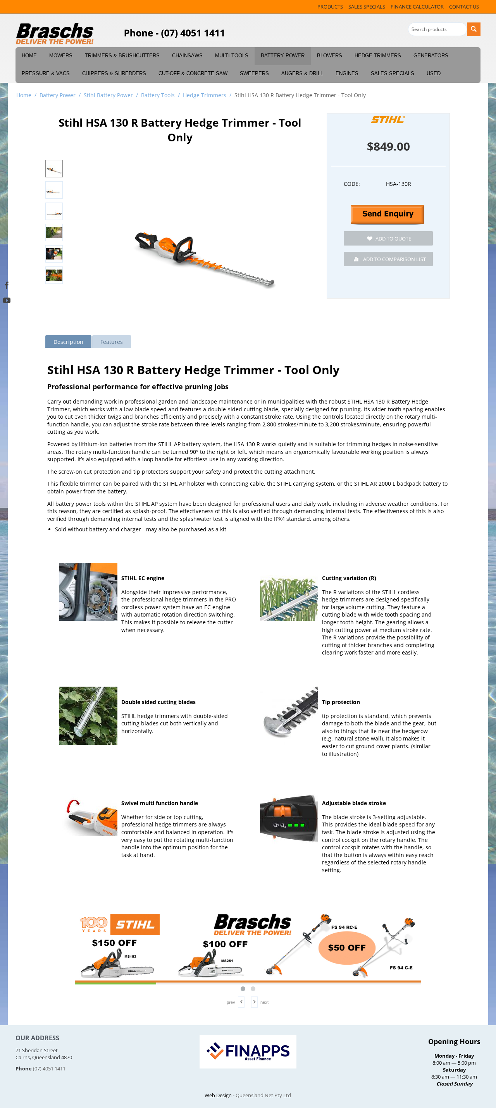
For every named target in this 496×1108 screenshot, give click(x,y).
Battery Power (283, 55)
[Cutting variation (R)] (289, 592)
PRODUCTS (330, 6)
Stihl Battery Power (108, 95)
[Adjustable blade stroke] (289, 817)
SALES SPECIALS (366, 6)
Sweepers (254, 73)
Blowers (329, 55)
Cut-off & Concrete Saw (192, 73)
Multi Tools (231, 55)
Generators (430, 55)
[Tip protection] (289, 716)
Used (434, 73)
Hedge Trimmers (378, 55)
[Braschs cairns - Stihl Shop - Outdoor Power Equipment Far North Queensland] (55, 34)
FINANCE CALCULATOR (417, 6)
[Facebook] (7, 284)
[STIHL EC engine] (88, 592)
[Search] (473, 29)
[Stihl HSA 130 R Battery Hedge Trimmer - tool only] (202, 241)
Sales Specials (392, 73)
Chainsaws (187, 55)
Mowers (60, 55)
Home (29, 55)
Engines (347, 73)
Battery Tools (158, 95)
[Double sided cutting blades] (88, 716)
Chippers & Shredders (114, 73)
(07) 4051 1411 (49, 1068)
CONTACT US (464, 6)
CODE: (352, 183)
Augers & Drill (302, 73)
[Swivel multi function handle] (88, 817)
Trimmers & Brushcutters (122, 55)
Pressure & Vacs (46, 73)
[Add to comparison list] (388, 259)
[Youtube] (7, 299)
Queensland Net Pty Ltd (263, 1095)
